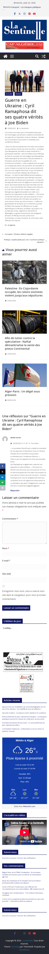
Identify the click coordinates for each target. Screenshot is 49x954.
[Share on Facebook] (2, 466)
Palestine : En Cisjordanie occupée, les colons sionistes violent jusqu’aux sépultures (24, 292)
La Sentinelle (24, 128)
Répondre (14, 490)
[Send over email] (2, 482)
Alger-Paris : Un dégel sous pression (22, 393)
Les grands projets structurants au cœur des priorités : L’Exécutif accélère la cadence (23, 900)
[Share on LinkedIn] (2, 477)
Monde (18, 94)
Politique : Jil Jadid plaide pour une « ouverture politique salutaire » (24, 241)
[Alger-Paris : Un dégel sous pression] (24, 365)
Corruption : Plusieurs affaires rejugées (19, 234)
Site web (6, 573)
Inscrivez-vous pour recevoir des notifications (19, 858)
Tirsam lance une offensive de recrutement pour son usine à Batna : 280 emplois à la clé (23, 888)
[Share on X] (2, 471)
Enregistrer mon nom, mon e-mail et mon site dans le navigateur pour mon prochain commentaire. (24, 595)
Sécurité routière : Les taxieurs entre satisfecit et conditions (24, 713)
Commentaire (10, 518)
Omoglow (5, 893)
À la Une (9, 94)
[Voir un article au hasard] (43, 56)
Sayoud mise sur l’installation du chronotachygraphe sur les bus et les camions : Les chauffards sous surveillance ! (23, 708)
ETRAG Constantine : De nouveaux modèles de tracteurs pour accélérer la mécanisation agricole (21, 874)
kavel (4, 881)
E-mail (6, 560)
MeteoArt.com (29, 806)
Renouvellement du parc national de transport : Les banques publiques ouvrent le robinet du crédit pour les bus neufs (24, 718)
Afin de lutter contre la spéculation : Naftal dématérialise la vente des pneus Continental (22, 343)
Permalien (35, 443)
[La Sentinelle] (5, 56)
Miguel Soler (6, 872)
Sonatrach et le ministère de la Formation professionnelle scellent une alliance (21, 882)
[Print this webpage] (2, 488)
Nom (5, 548)
